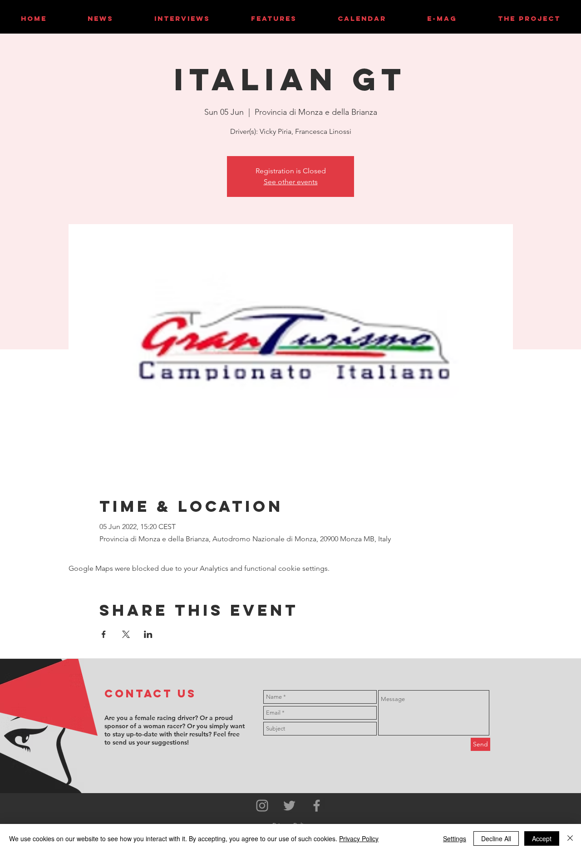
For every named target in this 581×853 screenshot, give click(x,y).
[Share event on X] (126, 634)
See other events (291, 181)
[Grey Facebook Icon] (317, 806)
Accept (541, 838)
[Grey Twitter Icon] (289, 806)
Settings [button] (454, 838)
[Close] (570, 838)
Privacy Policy (359, 838)
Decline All (496, 838)
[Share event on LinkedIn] (148, 634)
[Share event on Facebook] (103, 634)
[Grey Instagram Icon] (262, 806)
